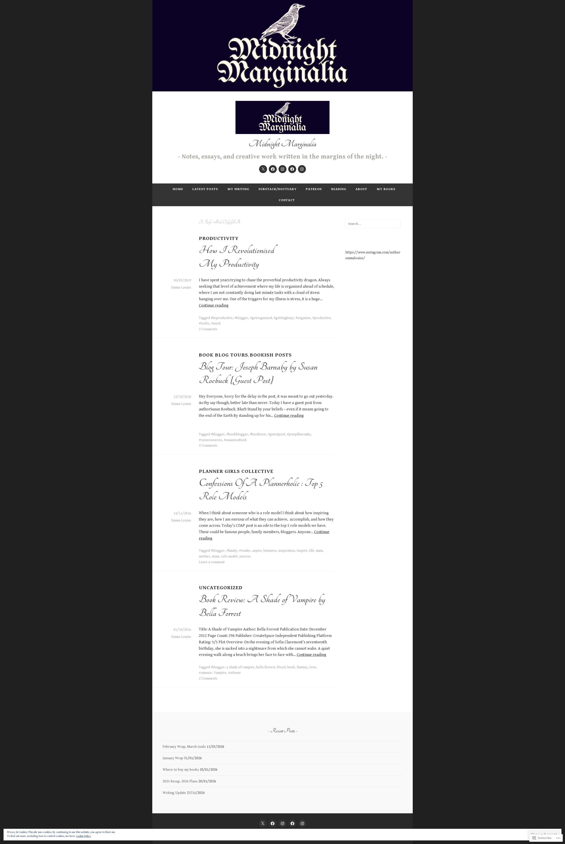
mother (204, 556)
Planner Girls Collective (236, 471)
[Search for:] (373, 224)
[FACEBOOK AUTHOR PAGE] (292, 823)
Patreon (314, 189)
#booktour (258, 434)
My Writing (238, 189)
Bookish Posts (271, 355)
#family (231, 551)
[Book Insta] (282, 169)
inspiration (286, 551)
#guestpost (276, 434)
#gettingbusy (284, 318)
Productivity (219, 238)
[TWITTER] (262, 823)
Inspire (302, 551)
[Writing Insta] (302, 169)
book (291, 667)
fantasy (302, 667)
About (361, 189)
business (270, 551)
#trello (204, 323)
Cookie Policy (83, 836)
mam (319, 551)
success (245, 556)
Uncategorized (220, 588)
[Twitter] (263, 169)
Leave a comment (212, 562)
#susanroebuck (235, 440)
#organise (303, 318)
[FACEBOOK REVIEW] (272, 823)
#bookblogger (237, 434)
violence (234, 673)
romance (205, 673)
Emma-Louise (181, 287)
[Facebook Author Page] (292, 169)
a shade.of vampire (240, 667)
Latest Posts (205, 189)
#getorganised (261, 318)
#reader (245, 551)
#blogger (241, 318)
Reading (338, 189)
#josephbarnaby (299, 434)
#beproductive (222, 318)
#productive (321, 318)
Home (178, 189)
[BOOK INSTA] (282, 823)
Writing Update (174, 793)
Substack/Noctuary (277, 189)
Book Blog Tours (223, 355)
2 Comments (208, 329)
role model (229, 556)
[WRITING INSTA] (302, 823)
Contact (287, 200)
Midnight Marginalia (282, 144)
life (311, 551)
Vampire (220, 673)
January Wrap (173, 758)
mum (215, 556)
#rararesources (210, 440)
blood (281, 667)
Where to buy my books (181, 770)
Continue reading (213, 305)
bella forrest (265, 667)
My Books (386, 189)
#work (216, 323)
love (312, 667)
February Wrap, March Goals (184, 747)
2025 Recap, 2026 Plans (180, 781)
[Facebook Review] (273, 169)
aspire (257, 551)
